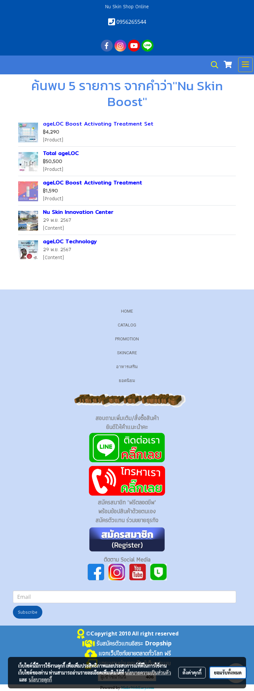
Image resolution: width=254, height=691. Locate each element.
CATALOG (127, 325)
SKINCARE (127, 352)
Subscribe (27, 612)
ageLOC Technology (70, 241)
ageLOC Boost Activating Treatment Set (98, 124)
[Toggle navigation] (245, 65)
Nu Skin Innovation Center (78, 212)
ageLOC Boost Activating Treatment (92, 182)
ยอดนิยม (127, 380)
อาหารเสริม (127, 366)
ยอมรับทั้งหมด (228, 672)
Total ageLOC (61, 153)
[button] (212, 64)
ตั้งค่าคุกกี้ (192, 672)
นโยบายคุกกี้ (40, 679)
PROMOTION (127, 338)
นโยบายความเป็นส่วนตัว (148, 672)
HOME (127, 311)
